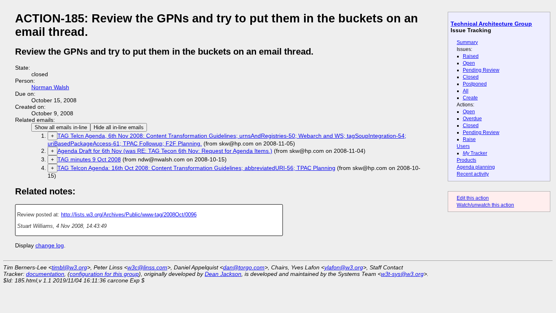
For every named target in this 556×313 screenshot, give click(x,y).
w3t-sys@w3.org (402, 274)
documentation (45, 274)
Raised (471, 56)
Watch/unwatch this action (485, 205)
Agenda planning (476, 167)
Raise (469, 139)
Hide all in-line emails (119, 127)
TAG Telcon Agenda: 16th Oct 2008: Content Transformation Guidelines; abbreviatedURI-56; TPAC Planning (196, 168)
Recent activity (473, 174)
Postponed (475, 84)
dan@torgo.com (244, 267)
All (465, 91)
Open (469, 63)
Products (466, 160)
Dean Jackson (223, 274)
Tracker (475, 153)
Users (463, 146)
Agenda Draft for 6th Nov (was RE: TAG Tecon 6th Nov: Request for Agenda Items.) (164, 151)
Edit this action (473, 198)
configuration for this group (104, 274)
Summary (467, 42)
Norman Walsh (50, 87)
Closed (471, 77)
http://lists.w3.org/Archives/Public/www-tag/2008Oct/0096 (129, 215)
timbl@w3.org (69, 267)
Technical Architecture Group (491, 23)
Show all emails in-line (61, 127)
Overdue (472, 118)
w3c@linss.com (147, 267)
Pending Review (481, 70)
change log (49, 245)
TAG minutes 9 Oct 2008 (89, 159)
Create (470, 98)
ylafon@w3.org (343, 267)
